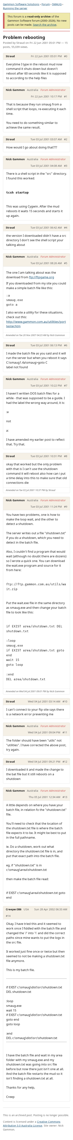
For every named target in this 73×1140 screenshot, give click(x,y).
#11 (65, 732)
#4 (65, 227)
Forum (46, 4)
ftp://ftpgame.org (41, 277)
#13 (65, 797)
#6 (65, 345)
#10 (65, 701)
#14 (8, 916)
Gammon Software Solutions (21, 4)
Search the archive (44, 24)
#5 (65, 263)
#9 (65, 506)
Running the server (15, 8)
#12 (65, 761)
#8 (65, 456)
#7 (65, 385)
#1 (65, 96)
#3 (65, 165)
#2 (65, 139)
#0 (65, 56)
